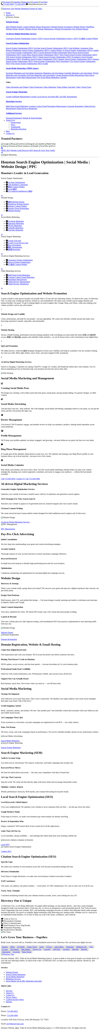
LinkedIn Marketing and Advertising (78, 73)
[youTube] (43, 2)
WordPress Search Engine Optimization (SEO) (40, 59)
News (13, 125)
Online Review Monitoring (26, 108)
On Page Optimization (16, 182)
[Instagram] (25, 2)
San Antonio (14, 949)
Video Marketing (49, 87)
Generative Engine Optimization (20, 260)
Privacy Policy (11, 997)
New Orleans (25, 949)
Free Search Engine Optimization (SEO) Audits (29, 64)
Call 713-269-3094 (32, 479)
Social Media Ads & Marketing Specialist (24, 981)
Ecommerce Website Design (74, 27)
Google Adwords (14, 241)
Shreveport (70, 947)
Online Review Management (19, 282)
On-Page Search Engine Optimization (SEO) (51, 48)
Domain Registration (14, 118)
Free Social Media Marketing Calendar (52, 77)
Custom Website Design (32, 27)
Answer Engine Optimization (19, 262)
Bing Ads (57, 97)
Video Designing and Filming (17, 87)
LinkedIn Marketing (15, 228)
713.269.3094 (8, 4)
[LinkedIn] (15, 2)
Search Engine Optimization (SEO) (19, 48)
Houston (5, 947)
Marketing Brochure (18, 129)
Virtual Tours (86, 87)
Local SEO (5, 845)
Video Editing (62, 87)
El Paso (49, 947)
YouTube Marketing (15, 230)
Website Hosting (14, 211)
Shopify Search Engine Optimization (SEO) (75, 59)
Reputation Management (56, 106)
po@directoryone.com (15, 1024)
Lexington (66, 949)
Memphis (84, 949)
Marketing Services (13, 979)
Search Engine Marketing (11, 748)
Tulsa (91, 947)
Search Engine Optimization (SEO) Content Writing (42, 50)
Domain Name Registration (18, 208)
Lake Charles (59, 947)
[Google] (34, 2)
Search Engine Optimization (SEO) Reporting (51, 61)
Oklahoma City (81, 947)
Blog (8, 131)
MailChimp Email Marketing (17, 106)
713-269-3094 (12, 1015)
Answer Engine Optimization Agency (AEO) (60, 38)
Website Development (63, 29)
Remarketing (70, 97)
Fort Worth (21, 947)
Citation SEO (6, 851)
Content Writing (16, 187)
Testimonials (15, 127)
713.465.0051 (20, 4)
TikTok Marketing (15, 226)
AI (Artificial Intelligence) (20, 191)
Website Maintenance (46, 29)
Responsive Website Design (52, 27)
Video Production (36, 87)
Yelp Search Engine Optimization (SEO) (21, 57)
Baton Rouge (26, 952)
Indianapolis (6, 952)
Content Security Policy (15, 1000)
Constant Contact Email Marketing (21, 277)
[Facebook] (6, 2)
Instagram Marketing (16, 223)
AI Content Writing (88, 38)
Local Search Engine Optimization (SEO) (22, 53)
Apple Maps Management (26, 77)
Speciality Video (74, 87)
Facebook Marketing (16, 221)
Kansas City (37, 949)
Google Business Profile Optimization (53, 53)
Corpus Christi (32, 947)
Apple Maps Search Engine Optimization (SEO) (40, 55)
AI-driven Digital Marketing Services (15, 522)
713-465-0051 (12, 1011)
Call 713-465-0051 (8, 479)
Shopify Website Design (27, 29)
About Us (9, 120)
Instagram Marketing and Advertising (49, 73)
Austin (41, 947)
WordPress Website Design (18, 204)
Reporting (14, 249)
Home (8, 13)
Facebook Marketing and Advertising (20, 73)
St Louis (5, 949)
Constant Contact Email (38, 106)
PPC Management (8, 529)
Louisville (47, 949)
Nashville (75, 949)
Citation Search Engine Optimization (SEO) (54, 57)
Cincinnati (16, 952)
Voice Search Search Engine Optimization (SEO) (78, 55)
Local (12, 189)
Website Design (14, 27)
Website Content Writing (17, 206)
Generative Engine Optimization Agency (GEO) (24, 38)
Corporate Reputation (75, 106)
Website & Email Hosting (32, 118)
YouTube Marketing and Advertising (41, 75)
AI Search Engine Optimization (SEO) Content (80, 50)
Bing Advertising (14, 245)
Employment (16, 122)
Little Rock (56, 949)
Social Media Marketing (10, 741)
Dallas (12, 947)
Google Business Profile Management (70, 75)
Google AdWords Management (18, 97)
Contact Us (10, 133)
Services (9, 15)
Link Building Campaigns (79, 48)
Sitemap (9, 1002)
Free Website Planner (80, 29)
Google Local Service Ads (40, 97)
